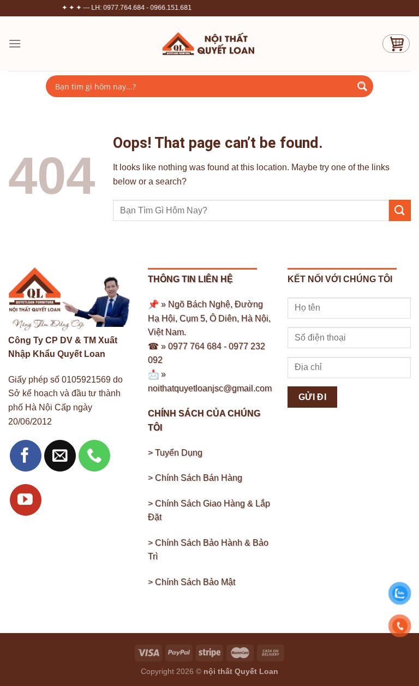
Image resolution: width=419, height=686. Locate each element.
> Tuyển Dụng (175, 452)
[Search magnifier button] (362, 86)
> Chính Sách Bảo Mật (191, 582)
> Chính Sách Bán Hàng (195, 477)
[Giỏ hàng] (396, 43)
